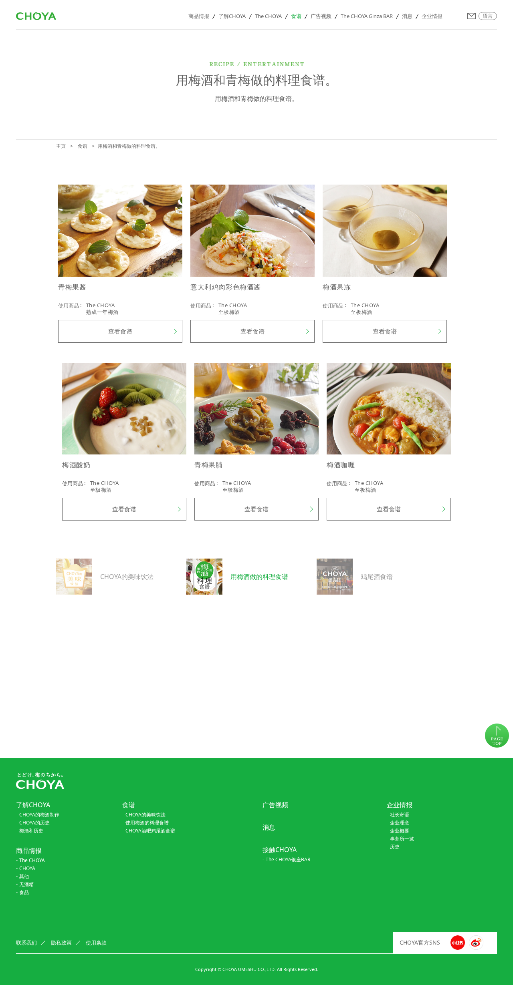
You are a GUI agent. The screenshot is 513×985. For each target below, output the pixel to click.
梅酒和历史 (31, 830)
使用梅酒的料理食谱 (147, 822)
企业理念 (399, 822)
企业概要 (399, 830)
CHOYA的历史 (34, 822)
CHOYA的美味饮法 (145, 814)
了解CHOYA (232, 16)
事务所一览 (402, 838)
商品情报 (198, 16)
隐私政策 (61, 942)
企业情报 (432, 16)
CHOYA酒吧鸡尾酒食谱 (150, 830)
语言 (488, 16)
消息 (407, 16)
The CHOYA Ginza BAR (367, 16)
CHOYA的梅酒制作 (39, 814)
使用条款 (96, 942)
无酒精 (26, 884)
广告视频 (321, 16)
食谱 (296, 16)
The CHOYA (268, 16)
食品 (24, 892)
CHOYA (27, 868)
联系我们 (471, 16)
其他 (24, 876)
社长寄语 (399, 814)
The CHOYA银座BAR (288, 859)
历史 (395, 846)
